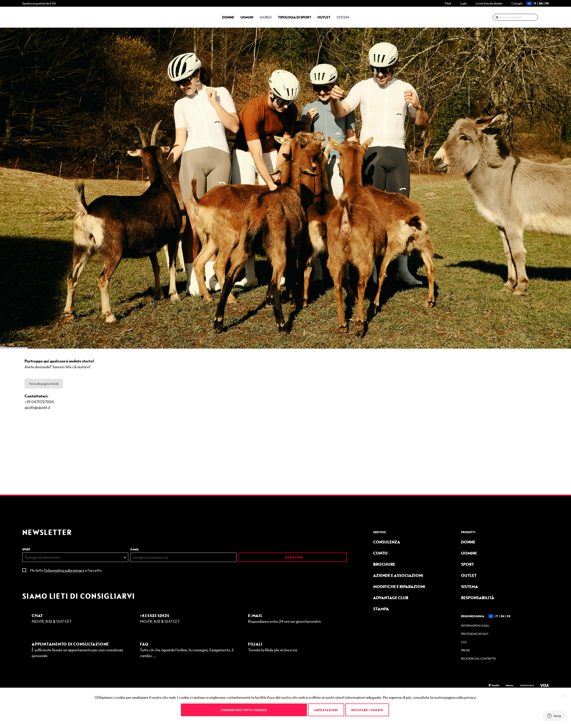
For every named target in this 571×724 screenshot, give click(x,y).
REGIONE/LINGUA (472, 616)
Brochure (384, 564)
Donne (468, 541)
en (541, 3)
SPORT (26, 549)
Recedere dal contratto (478, 658)
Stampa (381, 608)
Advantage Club (390, 597)
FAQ (144, 644)
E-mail (134, 549)
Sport (467, 564)
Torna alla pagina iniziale (44, 383)
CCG (464, 642)
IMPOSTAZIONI (326, 710)
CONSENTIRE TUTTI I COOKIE (244, 710)
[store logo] (34, 17)
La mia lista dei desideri (489, 3)
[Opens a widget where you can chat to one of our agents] (554, 716)
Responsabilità (477, 597)
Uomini (469, 553)
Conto (380, 553)
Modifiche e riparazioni (399, 586)
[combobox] (515, 17)
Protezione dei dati (474, 633)
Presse (465, 650)
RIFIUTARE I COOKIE (367, 710)
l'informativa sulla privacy (64, 570)
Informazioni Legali (475, 625)
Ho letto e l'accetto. (66, 570)
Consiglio (517, 3)
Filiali (448, 3)
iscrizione (293, 557)
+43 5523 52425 (155, 615)
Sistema (469, 586)
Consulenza (386, 541)
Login (463, 3)
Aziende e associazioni (398, 575)
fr (547, 3)
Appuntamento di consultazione (70, 644)
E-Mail (255, 615)
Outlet (469, 575)
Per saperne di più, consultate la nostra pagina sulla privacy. (430, 697)
